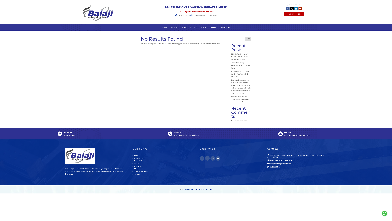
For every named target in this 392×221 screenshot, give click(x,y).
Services (185, 27)
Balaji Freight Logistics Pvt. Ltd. (199, 189)
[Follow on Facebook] (288, 8)
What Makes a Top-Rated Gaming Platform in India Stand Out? (240, 74)
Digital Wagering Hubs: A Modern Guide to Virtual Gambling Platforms (239, 56)
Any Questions (295, 14)
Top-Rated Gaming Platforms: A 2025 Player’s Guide (240, 65)
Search (248, 39)
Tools (203, 27)
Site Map (137, 174)
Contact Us (225, 27)
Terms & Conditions (141, 171)
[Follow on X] (292, 8)
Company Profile (139, 158)
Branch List (138, 161)
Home (164, 27)
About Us (174, 27)
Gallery (213, 27)
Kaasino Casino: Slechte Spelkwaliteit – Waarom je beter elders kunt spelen (240, 99)
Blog (196, 27)
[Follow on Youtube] (300, 8)
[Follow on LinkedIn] (296, 8)
